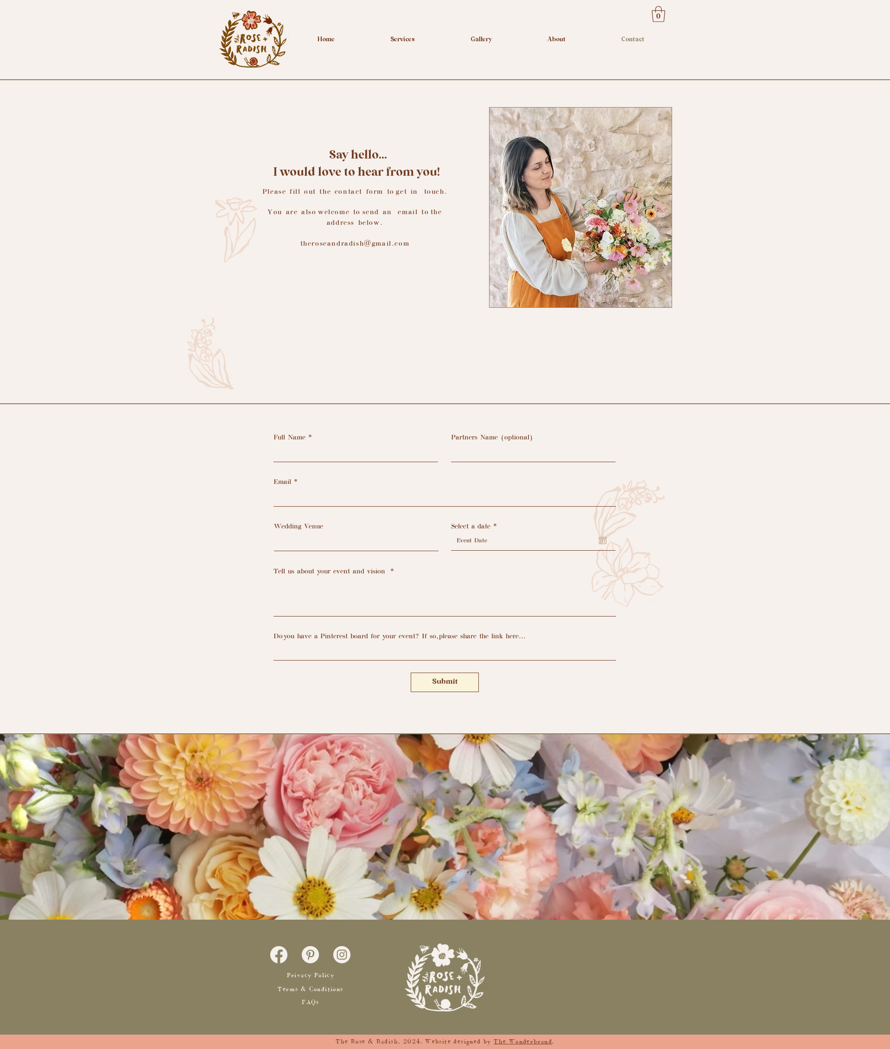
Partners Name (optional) (492, 437)
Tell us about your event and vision (330, 571)
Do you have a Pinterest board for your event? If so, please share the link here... (399, 636)
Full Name (289, 437)
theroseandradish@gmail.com (355, 243)
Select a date (475, 526)
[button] (658, 14)
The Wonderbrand (523, 1041)
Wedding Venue (298, 526)
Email (282, 481)
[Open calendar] (602, 540)
